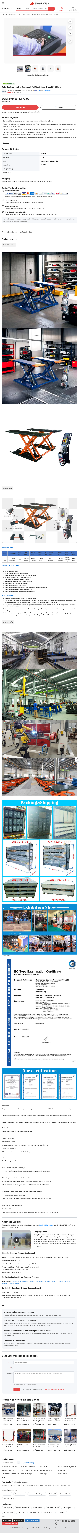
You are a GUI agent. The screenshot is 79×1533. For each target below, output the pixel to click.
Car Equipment (7, 1508)
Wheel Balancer (62, 1474)
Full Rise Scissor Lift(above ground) (67, 1467)
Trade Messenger (32, 1520)
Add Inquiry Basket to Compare (39, 75)
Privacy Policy (69, 1528)
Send (16, 1389)
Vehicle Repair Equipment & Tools (42, 14)
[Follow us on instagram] (69, 1520)
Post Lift (31, 1281)
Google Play (18, 1520)
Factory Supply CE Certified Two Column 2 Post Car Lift (54, 1421)
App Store (7, 1520)
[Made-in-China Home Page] (39, 3)
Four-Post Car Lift (8, 1498)
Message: (10, 1373)
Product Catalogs (29, 1463)
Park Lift (17, 1283)
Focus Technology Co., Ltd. (26, 1528)
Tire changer (43, 1474)
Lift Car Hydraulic (68, 1508)
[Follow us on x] (66, 1520)
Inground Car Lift (65, 1494)
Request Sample (34, 112)
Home (3, 14)
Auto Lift (38, 1281)
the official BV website (46, 1225)
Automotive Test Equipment (37, 1494)
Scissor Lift (45, 1281)
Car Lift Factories (38, 1508)
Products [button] (19, 9)
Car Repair (11, 1283)
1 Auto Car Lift (34, 1512)
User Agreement (50, 1528)
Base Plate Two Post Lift (9, 1467)
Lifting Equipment (64, 1281)
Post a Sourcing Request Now (55, 1389)
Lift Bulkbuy (61, 1512)
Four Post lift (43, 1467)
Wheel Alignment (20, 1494)
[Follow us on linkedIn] (56, 1523)
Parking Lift (61, 1470)
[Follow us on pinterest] (74, 1520)
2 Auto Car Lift (21, 1512)
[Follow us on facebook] (63, 1520)
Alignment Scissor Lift (46, 1470)
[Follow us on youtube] (72, 1520)
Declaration (60, 1528)
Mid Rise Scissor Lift (8, 1470)
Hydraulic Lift (53, 1281)
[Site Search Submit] (51, 9)
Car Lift (56, 14)
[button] (3, 3)
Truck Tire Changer (26, 1474)
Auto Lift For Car (8, 1512)
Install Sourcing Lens (11, 1523)
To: (12, 1368)
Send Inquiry (20, 107)
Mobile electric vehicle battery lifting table (11, 1474)
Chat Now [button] (60, 107)
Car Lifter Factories (53, 1508)
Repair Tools (7, 1494)
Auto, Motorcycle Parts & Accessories (19, 14)
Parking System (23, 1281)
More (3, 1516)
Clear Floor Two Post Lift (28, 1467)
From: (11, 1363)
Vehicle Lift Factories (22, 1508)
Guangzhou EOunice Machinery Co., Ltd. (19, 90)
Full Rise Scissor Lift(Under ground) (30, 1470)
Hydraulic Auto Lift (48, 1512)
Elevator (4, 1283)
